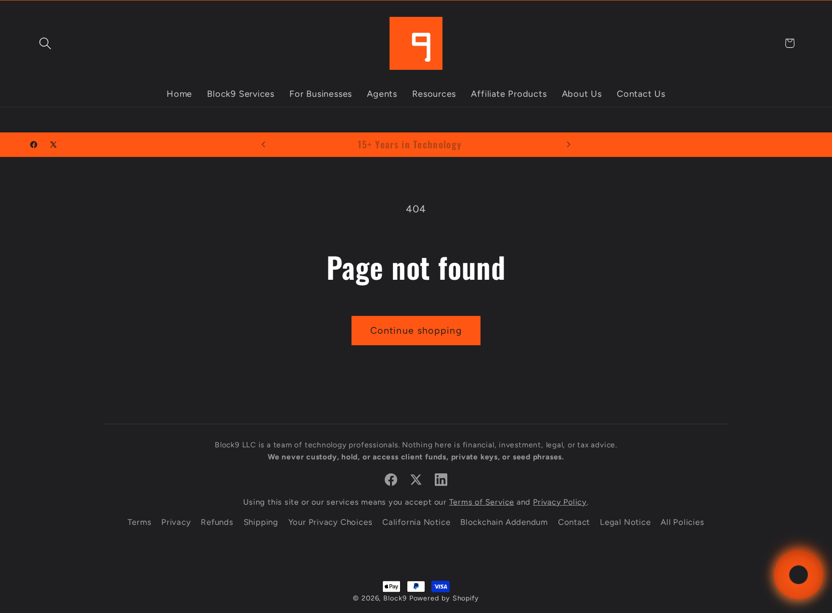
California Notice (416, 522)
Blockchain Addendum (504, 522)
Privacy (176, 522)
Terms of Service (481, 502)
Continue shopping (416, 330)
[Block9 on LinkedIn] (441, 479)
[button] (45, 43)
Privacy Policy (560, 502)
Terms (139, 522)
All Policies (682, 522)
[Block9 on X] (416, 479)
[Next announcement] (568, 144)
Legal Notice (625, 522)
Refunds (217, 522)
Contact (574, 522)
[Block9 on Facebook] (391, 479)
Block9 (394, 598)
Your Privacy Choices (330, 522)
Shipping (261, 522)
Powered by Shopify (444, 598)
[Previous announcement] (263, 144)
